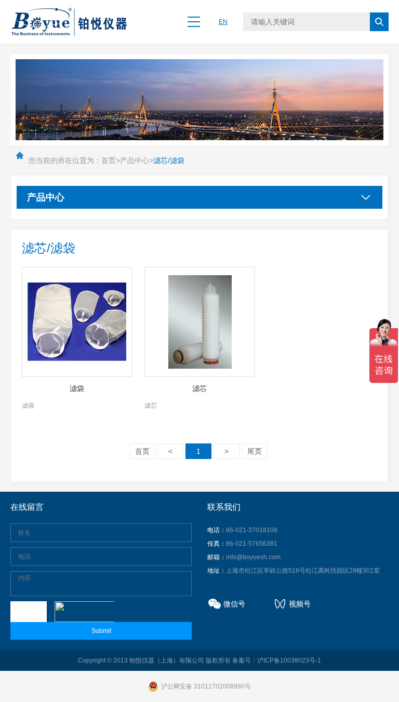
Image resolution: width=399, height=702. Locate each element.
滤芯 (199, 388)
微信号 (234, 604)
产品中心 (134, 160)
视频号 (300, 604)
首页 (108, 160)
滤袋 (77, 388)
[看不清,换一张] (83, 611)
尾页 (254, 451)
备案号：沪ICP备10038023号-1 (276, 660)
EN (223, 21)
